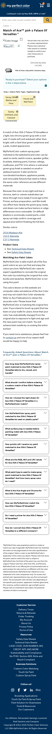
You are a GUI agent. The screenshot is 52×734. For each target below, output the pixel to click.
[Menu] (48, 5)
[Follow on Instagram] (13, 690)
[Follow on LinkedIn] (31, 690)
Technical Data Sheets (22, 249)
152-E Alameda (11, 236)
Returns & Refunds (26, 613)
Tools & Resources (26, 706)
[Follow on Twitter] (25, 690)
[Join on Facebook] (19, 690)
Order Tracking (26, 616)
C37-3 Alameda (11, 239)
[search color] (47, 20)
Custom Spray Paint (26, 675)
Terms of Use (26, 630)
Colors (6, 26)
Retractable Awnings (27, 718)
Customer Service (26, 605)
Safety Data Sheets (21, 252)
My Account (26, 619)
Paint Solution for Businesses (26, 702)
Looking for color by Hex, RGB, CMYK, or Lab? (26, 14)
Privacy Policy (26, 626)
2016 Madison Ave (12, 232)
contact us (11, 337)
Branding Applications (26, 695)
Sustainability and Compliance (26, 652)
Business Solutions (26, 664)
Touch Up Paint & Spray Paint (26, 699)
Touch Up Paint (26, 672)
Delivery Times (26, 609)
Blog (38, 689)
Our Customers (26, 709)
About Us (26, 623)
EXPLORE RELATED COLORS (38, 64)
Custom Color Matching (26, 668)
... (13, 26)
